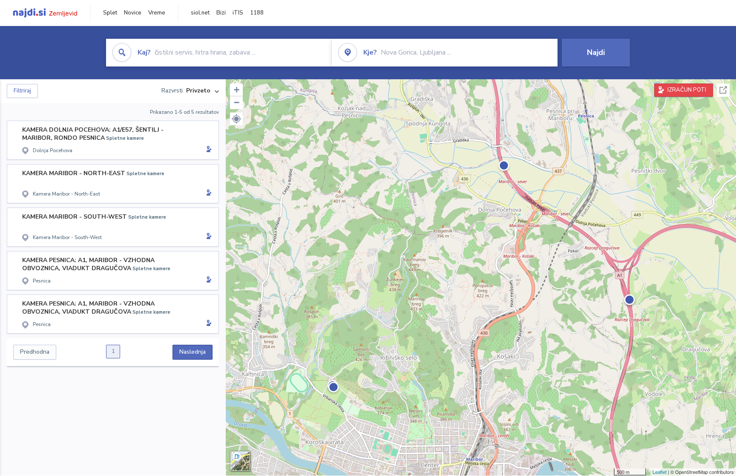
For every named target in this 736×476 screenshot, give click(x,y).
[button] (236, 119)
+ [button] (236, 89)
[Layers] (240, 461)
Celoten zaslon (723, 90)
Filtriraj (22, 91)
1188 (257, 13)
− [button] (236, 102)
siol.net (200, 13)
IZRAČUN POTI (686, 90)
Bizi (221, 13)
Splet (110, 13)
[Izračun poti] (207, 150)
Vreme (156, 13)
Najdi (596, 52)
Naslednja (192, 352)
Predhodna (34, 352)
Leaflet (660, 471)
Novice (132, 13)
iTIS (238, 13)
